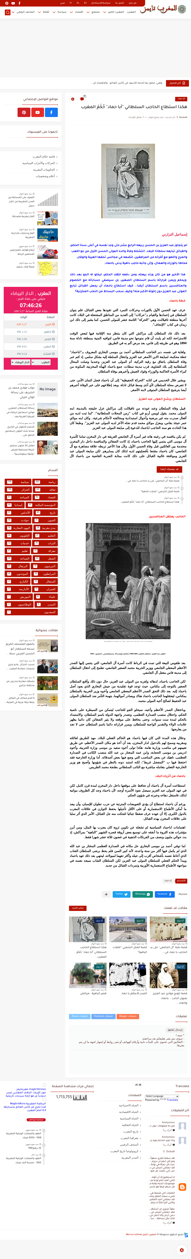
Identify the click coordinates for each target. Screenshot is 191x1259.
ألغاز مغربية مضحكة (23, 216)
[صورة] (47, 199)
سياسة (62, 12)
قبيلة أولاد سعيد (25, 267)
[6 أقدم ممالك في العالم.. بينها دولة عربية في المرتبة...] (47, 700)
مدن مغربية (46, 527)
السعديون (32, 612)
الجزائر (18, 489)
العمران (45, 589)
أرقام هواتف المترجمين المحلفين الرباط (22, 252)
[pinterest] (6, 3)
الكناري (18, 581)
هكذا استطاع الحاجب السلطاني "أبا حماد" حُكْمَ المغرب (150, 502)
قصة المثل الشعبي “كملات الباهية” (160, 491)
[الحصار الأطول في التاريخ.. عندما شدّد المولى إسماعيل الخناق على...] (47, 429)
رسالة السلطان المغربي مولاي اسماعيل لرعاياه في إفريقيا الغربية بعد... (21, 412)
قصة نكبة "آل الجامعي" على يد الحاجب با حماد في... (152, 481)
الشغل (46, 558)
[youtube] (13, 3)
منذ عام (35, 1154)
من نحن (132, 3)
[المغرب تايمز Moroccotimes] (163, 8)
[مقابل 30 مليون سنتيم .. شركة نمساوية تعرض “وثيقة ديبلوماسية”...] (47, 447)
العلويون (18, 535)
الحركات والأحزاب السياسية (38, 163)
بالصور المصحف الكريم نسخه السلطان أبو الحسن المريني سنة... (20, 649)
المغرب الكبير (116, 12)
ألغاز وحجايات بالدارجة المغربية (23, 235)
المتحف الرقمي (26, 12)
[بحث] (7, 12)
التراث (45, 543)
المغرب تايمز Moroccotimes (141, 1234)
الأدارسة (18, 589)
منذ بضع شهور (25, 246)
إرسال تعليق (175, 1030)
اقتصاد (79, 12)
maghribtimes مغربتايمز (31, 1089)
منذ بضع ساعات (24, 384)
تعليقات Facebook (103, 1016)
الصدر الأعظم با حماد (134, 993)
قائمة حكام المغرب (44, 156)
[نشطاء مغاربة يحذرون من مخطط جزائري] (47, 683)
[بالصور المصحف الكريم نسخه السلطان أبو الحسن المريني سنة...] (47, 646)
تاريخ (46, 512)
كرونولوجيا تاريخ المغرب (124, 1151)
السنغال (45, 581)
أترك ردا (167, 1130)
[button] (165, 894)
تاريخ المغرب (130, 1131)
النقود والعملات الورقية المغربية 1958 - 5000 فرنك (23, 1135)
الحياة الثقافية (130, 1124)
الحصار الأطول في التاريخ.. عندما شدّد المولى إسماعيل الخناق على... (20, 431)
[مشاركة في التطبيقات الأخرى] (106, 894)
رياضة (45, 482)
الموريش (19, 596)
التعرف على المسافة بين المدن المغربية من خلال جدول (21, 201)
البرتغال (17, 566)
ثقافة (46, 12)
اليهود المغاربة (19, 527)
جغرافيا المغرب (129, 1138)
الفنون (45, 520)
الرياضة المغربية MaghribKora (28, 1103)
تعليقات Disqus (80, 1016)
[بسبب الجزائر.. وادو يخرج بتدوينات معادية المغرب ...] (47, 666)
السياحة (18, 497)
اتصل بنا (119, 3)
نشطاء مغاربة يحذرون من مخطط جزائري (20, 683)
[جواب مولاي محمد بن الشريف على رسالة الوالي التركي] (47, 390)
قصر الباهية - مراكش (93, 993)
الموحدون (18, 573)
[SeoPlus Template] (186, 1234)
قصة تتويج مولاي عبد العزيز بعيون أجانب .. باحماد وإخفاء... (170, 998)
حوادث (18, 520)
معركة (44, 550)
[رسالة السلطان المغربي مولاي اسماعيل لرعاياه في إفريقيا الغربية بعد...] (47, 410)
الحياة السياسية (129, 1118)
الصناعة (18, 558)
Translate (172, 1100)
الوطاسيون (19, 604)
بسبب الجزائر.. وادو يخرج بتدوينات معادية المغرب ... (20, 666)
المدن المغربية (129, 1157)
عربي (62, 3)
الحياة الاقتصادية (128, 1111)
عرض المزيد (78, 908)
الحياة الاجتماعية (128, 1105)
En (85, 3)
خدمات (18, 543)
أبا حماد (181, 99)
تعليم (18, 550)
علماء (46, 596)
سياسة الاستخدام (101, 3)
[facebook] (19, 3)
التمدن (46, 604)
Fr (71, 3)
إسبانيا (15, 505)
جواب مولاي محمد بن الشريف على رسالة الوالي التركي (21, 393)
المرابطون (45, 573)
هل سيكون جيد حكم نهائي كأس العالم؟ (139, 83)
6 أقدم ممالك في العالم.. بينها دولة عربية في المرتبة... (19, 700)
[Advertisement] (95, 48)
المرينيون (44, 566)
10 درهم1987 (34, 1148)
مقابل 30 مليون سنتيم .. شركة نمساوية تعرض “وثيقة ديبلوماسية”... (21, 450)
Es (78, 3)
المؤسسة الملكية (42, 505)
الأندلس (19, 512)
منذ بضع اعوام (170, 477)
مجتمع (96, 12)
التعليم (45, 535)
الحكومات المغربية (44, 169)
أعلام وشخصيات (45, 176)
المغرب (131, 12)
